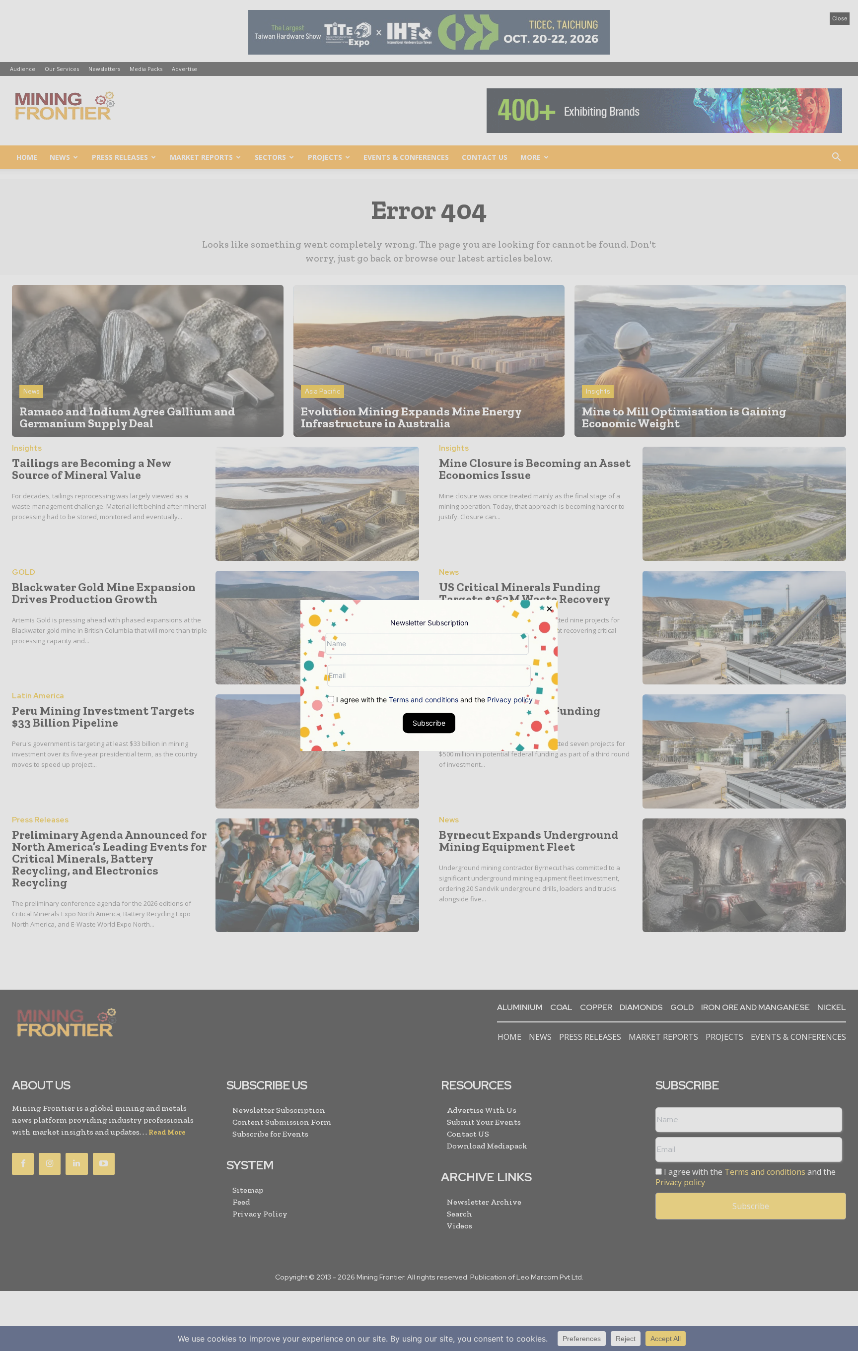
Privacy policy (510, 699)
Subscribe (429, 723)
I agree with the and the (433, 699)
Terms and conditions (423, 699)
